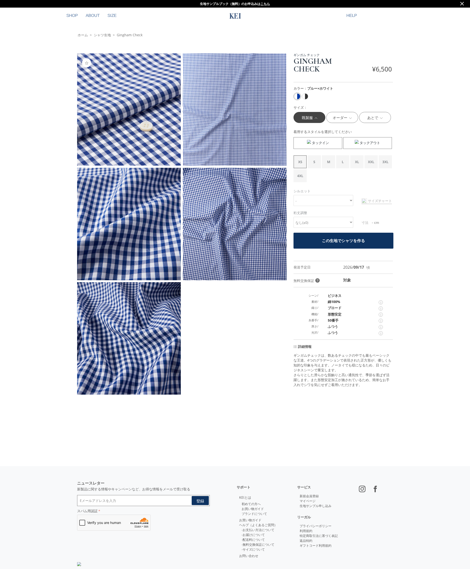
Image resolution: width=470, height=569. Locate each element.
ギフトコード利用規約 (315, 545)
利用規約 (306, 531)
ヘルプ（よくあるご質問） (258, 525)
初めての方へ (251, 504)
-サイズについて (253, 549)
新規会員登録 (309, 496)
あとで (373, 117)
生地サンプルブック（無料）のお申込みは (235, 3)
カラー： (313, 88)
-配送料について (253, 539)
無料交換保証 (306, 280)
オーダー (340, 117)
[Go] (200, 500)
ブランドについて (254, 513)
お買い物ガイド (253, 509)
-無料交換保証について (258, 544)
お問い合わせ (248, 556)
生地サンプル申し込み (315, 506)
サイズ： (300, 107)
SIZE (112, 15)
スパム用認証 (87, 510)
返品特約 (306, 540)
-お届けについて (253, 535)
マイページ (308, 501)
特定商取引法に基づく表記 (319, 535)
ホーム (83, 35)
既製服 (308, 117)
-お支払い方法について (258, 530)
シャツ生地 (102, 35)
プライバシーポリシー (315, 526)
